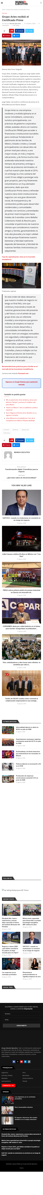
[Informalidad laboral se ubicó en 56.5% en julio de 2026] (8, 730)
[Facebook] (13, 1061)
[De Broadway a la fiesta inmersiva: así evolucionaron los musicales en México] (8, 754)
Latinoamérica (6, 1081)
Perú (24, 1072)
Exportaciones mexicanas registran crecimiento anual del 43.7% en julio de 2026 (28, 741)
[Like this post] (12, 31)
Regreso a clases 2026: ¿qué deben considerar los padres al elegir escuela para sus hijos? (10, 949)
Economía (6, 429)
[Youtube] (21, 1061)
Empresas (15, 429)
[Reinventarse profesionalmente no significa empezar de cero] (32, 964)
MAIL (13, 1085)
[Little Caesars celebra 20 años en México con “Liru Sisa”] (21, 538)
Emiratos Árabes (7, 1075)
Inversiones (6, 433)
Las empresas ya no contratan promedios (9, 973)
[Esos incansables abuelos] (8, 1110)
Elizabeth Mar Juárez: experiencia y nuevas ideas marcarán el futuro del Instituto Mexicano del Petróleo (11, 922)
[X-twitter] (17, 1061)
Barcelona (25, 1075)
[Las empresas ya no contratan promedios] (11, 964)
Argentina (5, 1072)
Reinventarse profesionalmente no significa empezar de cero (32, 974)
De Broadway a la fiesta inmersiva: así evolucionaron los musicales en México (28, 753)
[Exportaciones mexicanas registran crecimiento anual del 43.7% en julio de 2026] (8, 742)
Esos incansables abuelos (24, 1107)
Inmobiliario (25, 429)
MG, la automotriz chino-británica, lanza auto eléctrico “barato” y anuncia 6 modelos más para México (21, 402)
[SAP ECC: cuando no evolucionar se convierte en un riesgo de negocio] (21, 502)
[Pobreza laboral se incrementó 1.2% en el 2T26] (8, 767)
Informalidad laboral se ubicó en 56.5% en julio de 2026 (27, 728)
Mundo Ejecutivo (15, 23)
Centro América (27, 1078)
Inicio (3, 9)
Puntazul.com (23, 373)
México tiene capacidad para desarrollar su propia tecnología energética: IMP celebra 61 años (32, 921)
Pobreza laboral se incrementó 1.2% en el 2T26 (28, 765)
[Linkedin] (25, 1061)
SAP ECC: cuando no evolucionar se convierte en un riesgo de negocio (31, 948)
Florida (24, 1081)
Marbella (5, 1078)
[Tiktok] (29, 1061)
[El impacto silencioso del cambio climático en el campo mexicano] (8, 1121)
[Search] (41, 3)
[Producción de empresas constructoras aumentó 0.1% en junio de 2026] (8, 779)
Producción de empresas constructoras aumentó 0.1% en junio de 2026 (27, 778)
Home (21, 1168)
